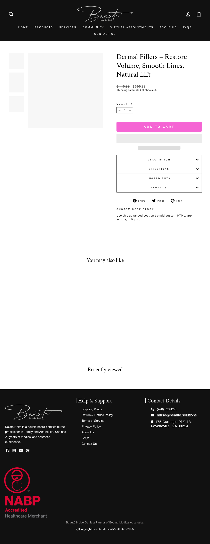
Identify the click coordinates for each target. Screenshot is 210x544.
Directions (159, 168)
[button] (159, 138)
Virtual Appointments (131, 27)
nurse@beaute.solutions (177, 415)
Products (43, 27)
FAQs (187, 27)
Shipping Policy (92, 409)
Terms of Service (93, 420)
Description (159, 159)
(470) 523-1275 (167, 409)
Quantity (124, 103)
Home (23, 27)
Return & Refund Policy (97, 415)
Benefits (159, 187)
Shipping (121, 89)
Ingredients (159, 178)
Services (67, 27)
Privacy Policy (91, 426)
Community (93, 27)
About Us (168, 27)
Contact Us (105, 34)
